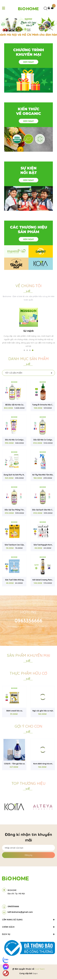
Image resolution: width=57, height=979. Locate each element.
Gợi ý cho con (28, 726)
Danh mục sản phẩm (28, 358)
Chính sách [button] (8, 927)
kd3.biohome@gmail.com (20, 912)
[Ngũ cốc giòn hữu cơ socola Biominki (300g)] (43, 697)
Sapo (35, 973)
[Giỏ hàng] (53, 8)
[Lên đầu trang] (50, 969)
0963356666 (28, 620)
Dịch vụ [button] (6, 934)
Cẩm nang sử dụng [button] (12, 919)
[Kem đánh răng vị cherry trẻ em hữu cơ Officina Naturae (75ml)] (43, 750)
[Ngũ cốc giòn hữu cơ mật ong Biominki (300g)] (14, 697)
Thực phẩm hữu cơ (28, 673)
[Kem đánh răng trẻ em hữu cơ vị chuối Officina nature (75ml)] (14, 750)
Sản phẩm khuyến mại (28, 655)
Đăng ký (28, 855)
